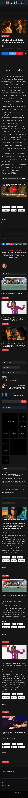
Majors (4, 646)
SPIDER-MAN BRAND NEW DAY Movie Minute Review (16, 379)
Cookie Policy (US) (5, 785)
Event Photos (6, 716)
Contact (3, 782)
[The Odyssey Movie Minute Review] (4, 395)
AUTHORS (18, 372)
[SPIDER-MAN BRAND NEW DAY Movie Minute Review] (4, 378)
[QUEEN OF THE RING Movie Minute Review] (14, 26)
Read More (5, 297)
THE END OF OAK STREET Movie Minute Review (12, 478)
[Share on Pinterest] (19, 53)
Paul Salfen (5, 236)
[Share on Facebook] (5, 53)
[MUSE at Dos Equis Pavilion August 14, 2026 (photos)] (14, 722)
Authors (5, 508)
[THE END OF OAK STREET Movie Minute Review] (14, 283)
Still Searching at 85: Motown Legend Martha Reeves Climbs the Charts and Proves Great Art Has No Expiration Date (14, 319)
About (2, 777)
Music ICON (11, 372)
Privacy (3, 779)
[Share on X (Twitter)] (12, 53)
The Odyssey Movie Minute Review (17, 395)
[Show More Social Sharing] (25, 53)
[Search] (26, 2)
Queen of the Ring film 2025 (16, 236)
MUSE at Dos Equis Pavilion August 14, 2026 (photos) (13, 487)
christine (8, 46)
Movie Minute (5, 36)
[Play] (3, 178)
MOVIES (4, 372)
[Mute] (20, 178)
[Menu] (2, 2)
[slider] (24, 178)
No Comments (19, 48)
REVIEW (4, 238)
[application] (14, 178)
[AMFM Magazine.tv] (15, 2)
